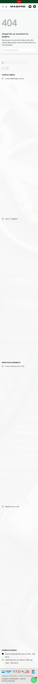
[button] (3, 6)
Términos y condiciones (9, 676)
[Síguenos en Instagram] (7, 68)
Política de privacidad (26, 676)
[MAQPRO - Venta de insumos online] (18, 6)
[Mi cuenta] (6, 6)
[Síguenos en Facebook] (3, 68)
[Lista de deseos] (29, 6)
